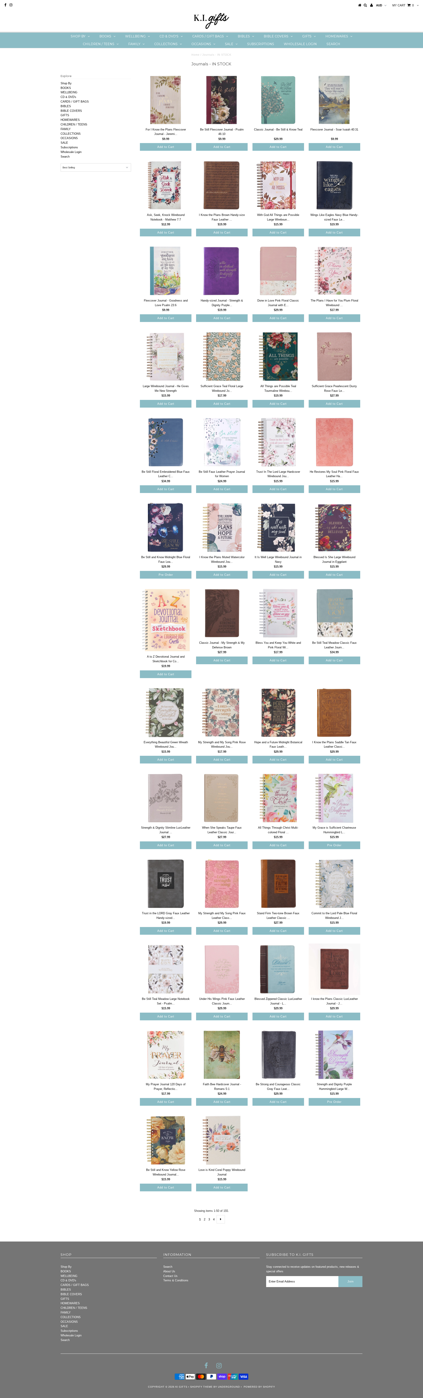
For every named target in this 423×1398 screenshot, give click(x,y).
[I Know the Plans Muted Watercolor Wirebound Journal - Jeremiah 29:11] (222, 527)
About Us (169, 1271)
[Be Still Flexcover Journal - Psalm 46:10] (222, 100)
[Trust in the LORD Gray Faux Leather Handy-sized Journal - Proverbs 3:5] (165, 883)
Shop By (78, 36)
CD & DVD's (169, 36)
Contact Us (170, 1276)
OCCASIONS (201, 44)
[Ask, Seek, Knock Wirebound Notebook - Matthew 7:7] (165, 185)
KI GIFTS (181, 1386)
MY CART (403, 5)
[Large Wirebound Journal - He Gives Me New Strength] (165, 356)
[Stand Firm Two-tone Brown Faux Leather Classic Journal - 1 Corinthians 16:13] (278, 883)
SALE (229, 44)
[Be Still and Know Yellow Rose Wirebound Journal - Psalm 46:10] (165, 1140)
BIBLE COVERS (276, 36)
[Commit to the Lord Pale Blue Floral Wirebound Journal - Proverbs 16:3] (334, 883)
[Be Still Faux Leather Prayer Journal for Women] (222, 442)
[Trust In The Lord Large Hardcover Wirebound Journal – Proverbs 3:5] (278, 442)
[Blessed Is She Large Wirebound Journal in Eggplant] (334, 527)
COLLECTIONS (166, 44)
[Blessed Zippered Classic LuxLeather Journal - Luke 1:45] (278, 969)
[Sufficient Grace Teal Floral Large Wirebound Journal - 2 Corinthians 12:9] (222, 356)
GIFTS (307, 36)
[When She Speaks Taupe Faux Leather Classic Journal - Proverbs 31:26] (222, 798)
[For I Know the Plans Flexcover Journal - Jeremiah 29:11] (165, 100)
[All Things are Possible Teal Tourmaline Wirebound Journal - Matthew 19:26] (278, 356)
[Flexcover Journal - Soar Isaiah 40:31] (334, 100)
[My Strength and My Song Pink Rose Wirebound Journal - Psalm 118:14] (222, 712)
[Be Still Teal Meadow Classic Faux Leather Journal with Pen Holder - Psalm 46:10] (334, 613)
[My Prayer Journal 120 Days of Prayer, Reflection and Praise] (165, 1055)
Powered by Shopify (259, 1386)
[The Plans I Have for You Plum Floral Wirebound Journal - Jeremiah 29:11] (334, 271)
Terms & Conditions (175, 1280)
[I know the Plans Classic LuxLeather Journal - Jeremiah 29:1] (334, 969)
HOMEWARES (336, 36)
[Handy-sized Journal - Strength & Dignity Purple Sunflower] (222, 271)
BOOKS (105, 36)
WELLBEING (135, 36)
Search (333, 44)
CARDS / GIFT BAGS (208, 36)
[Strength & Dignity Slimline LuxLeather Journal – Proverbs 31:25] (165, 798)
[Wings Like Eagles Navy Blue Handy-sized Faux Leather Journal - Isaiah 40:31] (334, 185)
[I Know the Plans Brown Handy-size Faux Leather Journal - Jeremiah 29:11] (222, 185)
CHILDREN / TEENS (98, 44)
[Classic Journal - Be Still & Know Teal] (278, 100)
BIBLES (244, 36)
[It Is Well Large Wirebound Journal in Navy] (278, 527)
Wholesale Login (300, 44)
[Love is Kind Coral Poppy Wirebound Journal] (222, 1140)
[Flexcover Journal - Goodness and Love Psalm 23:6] (165, 271)
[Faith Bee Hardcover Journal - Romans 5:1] (222, 1055)
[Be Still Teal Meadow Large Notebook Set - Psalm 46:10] (165, 969)
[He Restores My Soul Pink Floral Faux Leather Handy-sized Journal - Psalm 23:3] (334, 442)
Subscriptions (260, 44)
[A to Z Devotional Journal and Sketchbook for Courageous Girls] (165, 620)
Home (195, 54)
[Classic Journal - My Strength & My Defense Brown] (222, 613)
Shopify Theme (201, 1386)
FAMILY (134, 44)
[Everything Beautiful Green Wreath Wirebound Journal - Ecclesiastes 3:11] (165, 712)
